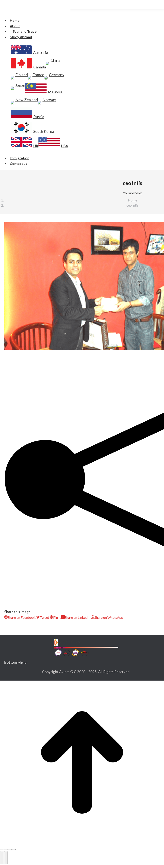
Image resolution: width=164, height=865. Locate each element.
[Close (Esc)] (1, 849)
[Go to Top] (82, 763)
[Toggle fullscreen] (10, 849)
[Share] (5, 849)
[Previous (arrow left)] (1, 857)
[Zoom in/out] (14, 849)
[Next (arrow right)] (5, 857)
